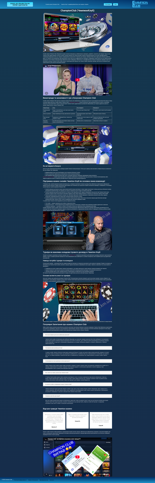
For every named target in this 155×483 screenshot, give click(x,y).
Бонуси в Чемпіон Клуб (48, 176)
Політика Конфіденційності (20, 480)
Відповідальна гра (44, 480)
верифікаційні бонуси (74, 102)
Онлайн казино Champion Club (52, 4)
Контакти (52, 480)
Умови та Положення (33, 480)
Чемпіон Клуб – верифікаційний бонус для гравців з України (74, 4)
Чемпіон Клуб (72, 255)
